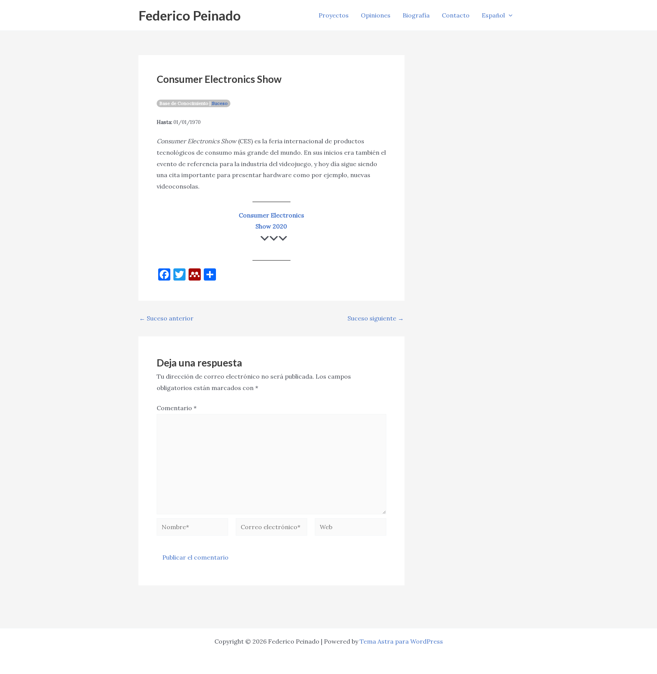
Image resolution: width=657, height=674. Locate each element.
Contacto (456, 15)
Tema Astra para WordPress (401, 641)
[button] (509, 15)
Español (493, 15)
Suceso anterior (166, 318)
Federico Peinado (189, 15)
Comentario (177, 408)
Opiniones (375, 15)
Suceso (220, 103)
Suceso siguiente (376, 318)
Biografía (416, 15)
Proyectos (334, 15)
